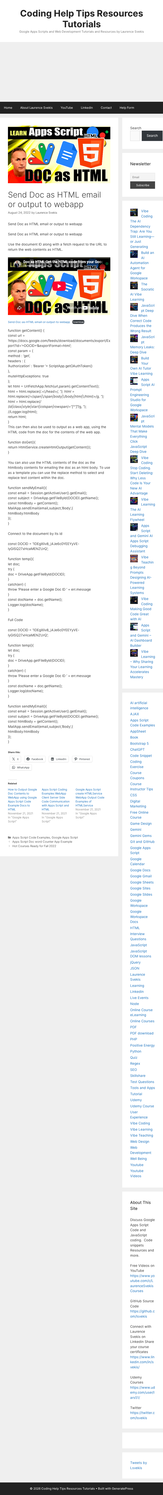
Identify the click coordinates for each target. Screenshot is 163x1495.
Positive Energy (142, 1045)
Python (135, 1051)
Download (78, 322)
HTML (135, 928)
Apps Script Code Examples (31, 837)
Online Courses (142, 1021)
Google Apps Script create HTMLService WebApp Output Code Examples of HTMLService (90, 797)
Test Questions (142, 1082)
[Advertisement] (81, 72)
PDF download (142, 1033)
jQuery (135, 962)
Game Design (141, 824)
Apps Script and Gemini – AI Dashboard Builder (141, 635)
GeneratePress (122, 1488)
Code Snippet (141, 756)
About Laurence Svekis (36, 108)
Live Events (139, 998)
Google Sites (140, 888)
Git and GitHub (142, 842)
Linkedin (87, 108)
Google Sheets (142, 882)
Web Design (139, 1142)
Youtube (137, 1165)
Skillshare (138, 1076)
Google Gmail (141, 876)
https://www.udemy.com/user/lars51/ (142, 1392)
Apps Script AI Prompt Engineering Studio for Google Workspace (142, 395)
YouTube (67, 108)
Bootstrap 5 (139, 744)
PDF (133, 1027)
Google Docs (140, 870)
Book (134, 737)
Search (135, 128)
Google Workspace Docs (139, 917)
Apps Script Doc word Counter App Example (42, 841)
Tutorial (136, 1094)
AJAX (134, 714)
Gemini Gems (141, 836)
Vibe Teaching (141, 1135)
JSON (134, 968)
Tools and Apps (142, 1088)
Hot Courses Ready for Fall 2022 (34, 846)
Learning (137, 986)
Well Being (138, 1159)
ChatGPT (137, 749)
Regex (135, 1063)
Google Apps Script (65, 837)
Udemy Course (142, 1106)
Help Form (127, 108)
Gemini (135, 830)
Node (134, 1004)
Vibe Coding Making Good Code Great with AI (141, 609)
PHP (133, 1039)
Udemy (136, 1100)
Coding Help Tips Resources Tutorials (81, 18)
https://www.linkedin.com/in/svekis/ (142, 1362)
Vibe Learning (141, 1129)
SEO (133, 1070)
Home (8, 108)
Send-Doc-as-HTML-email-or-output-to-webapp (39, 322)
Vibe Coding (140, 1123)
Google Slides (141, 894)
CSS (133, 795)
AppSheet (138, 731)
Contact (106, 108)
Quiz (133, 1058)
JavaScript (138, 945)
